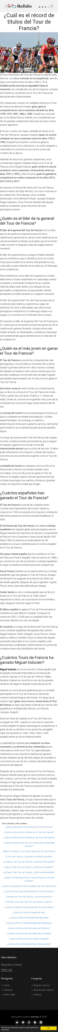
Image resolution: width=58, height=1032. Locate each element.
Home (6, 985)
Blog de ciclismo (41, 985)
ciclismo (37, 994)
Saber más (6, 969)
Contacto (8, 990)
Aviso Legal (9, 994)
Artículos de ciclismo (43, 990)
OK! (48, 1028)
